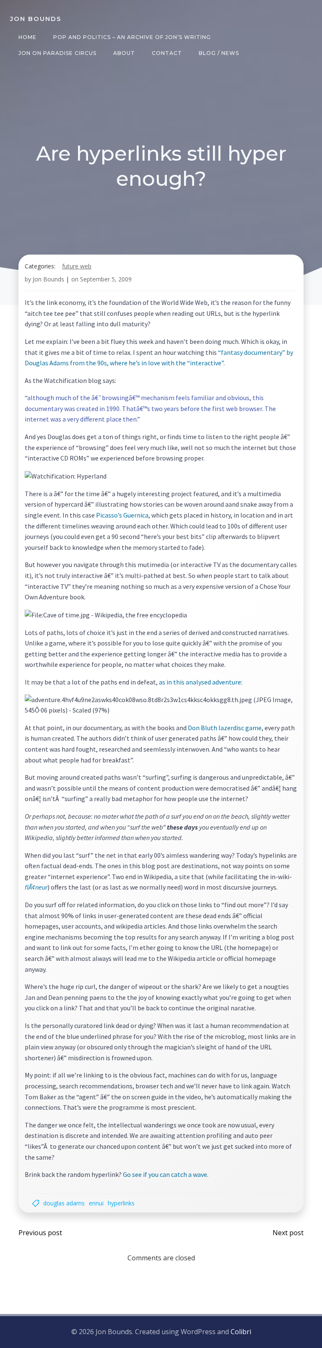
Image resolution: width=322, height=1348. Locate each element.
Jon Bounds (48, 279)
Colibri (241, 1331)
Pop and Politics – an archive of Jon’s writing (132, 37)
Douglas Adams (64, 1203)
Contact (167, 53)
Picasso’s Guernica (122, 515)
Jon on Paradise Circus (57, 53)
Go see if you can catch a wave (165, 1174)
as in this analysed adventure (200, 682)
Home (27, 37)
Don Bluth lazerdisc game (225, 727)
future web (76, 266)
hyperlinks (121, 1203)
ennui (96, 1203)
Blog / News (219, 53)
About (124, 53)
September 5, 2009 (106, 279)
